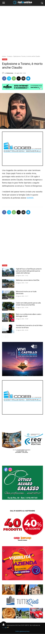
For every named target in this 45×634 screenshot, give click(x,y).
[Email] (19, 78)
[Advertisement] (22, 29)
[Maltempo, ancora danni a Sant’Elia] (8, 283)
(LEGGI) (30, 198)
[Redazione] (3, 73)
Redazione (9, 73)
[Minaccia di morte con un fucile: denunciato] (8, 295)
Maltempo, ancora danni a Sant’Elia (27, 280)
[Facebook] (4, 78)
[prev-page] (3, 336)
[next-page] (6, 336)
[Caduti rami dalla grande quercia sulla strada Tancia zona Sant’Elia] (8, 306)
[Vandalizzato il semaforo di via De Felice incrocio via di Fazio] (8, 329)
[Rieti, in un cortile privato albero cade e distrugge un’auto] (8, 317)
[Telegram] (28, 78)
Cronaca (9, 56)
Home (4, 56)
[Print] (23, 78)
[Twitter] (9, 78)
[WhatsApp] (14, 78)
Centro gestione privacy (22, 631)
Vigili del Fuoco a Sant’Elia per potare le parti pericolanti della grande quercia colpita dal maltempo (29, 271)
